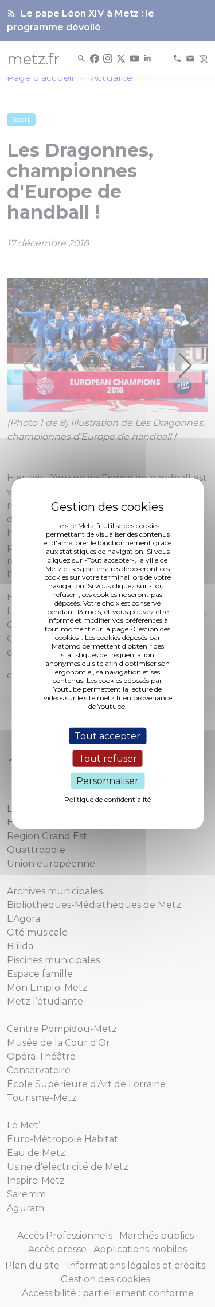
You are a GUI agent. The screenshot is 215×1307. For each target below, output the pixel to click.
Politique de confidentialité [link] (107, 799)
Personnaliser (107, 780)
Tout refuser (108, 758)
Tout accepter (107, 735)
